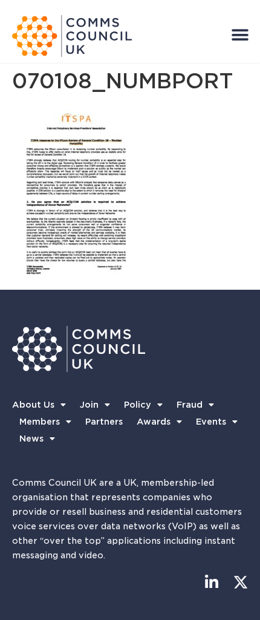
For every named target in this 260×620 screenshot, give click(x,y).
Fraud (190, 405)
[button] (239, 34)
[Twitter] (240, 582)
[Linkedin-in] (211, 582)
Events (211, 421)
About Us (33, 405)
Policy (137, 405)
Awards (154, 421)
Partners (104, 421)
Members (39, 421)
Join (89, 405)
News (31, 438)
